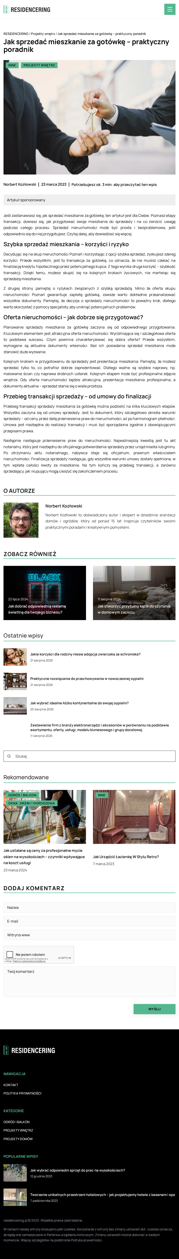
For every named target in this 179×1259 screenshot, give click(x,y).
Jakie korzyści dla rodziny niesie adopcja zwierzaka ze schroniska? (85, 654)
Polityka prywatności (22, 1093)
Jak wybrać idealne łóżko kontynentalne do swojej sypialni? (79, 703)
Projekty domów (18, 1139)
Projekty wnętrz (39, 65)
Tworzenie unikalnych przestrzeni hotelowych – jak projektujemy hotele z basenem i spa (102, 1194)
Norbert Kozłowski (19, 184)
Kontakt (10, 1085)
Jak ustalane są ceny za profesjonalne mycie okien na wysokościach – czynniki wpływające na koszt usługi (44, 856)
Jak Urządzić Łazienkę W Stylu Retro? (126, 856)
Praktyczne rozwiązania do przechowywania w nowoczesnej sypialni (87, 678)
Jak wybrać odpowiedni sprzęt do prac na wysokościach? (77, 1170)
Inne (12, 65)
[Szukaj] (9, 756)
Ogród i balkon (16, 1122)
